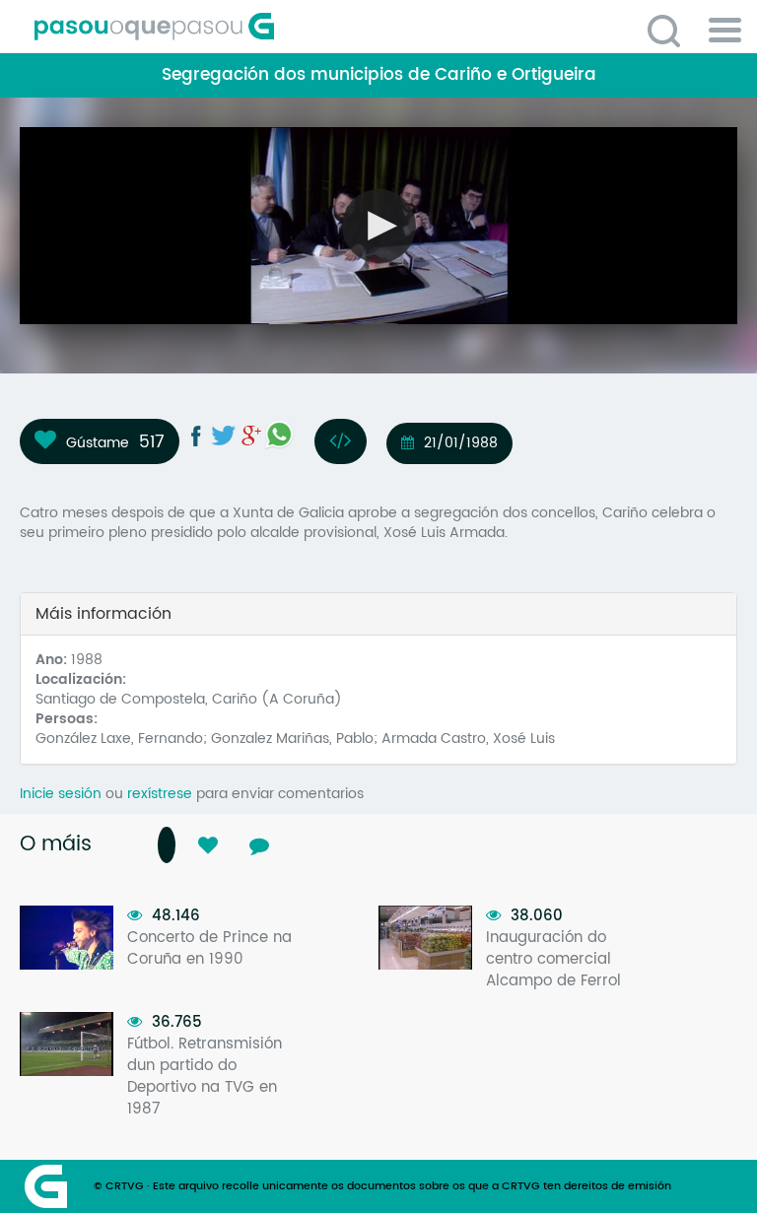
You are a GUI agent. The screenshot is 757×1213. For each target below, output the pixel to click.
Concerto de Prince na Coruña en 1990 (209, 948)
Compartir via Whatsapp (279, 434)
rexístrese (159, 793)
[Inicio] (241, 26)
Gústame (97, 442)
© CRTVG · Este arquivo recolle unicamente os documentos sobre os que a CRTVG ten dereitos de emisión (382, 1186)
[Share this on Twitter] (224, 435)
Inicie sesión (61, 793)
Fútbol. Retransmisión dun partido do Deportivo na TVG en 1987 (204, 1076)
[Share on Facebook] (196, 435)
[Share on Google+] (251, 435)
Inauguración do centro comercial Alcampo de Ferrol (553, 959)
